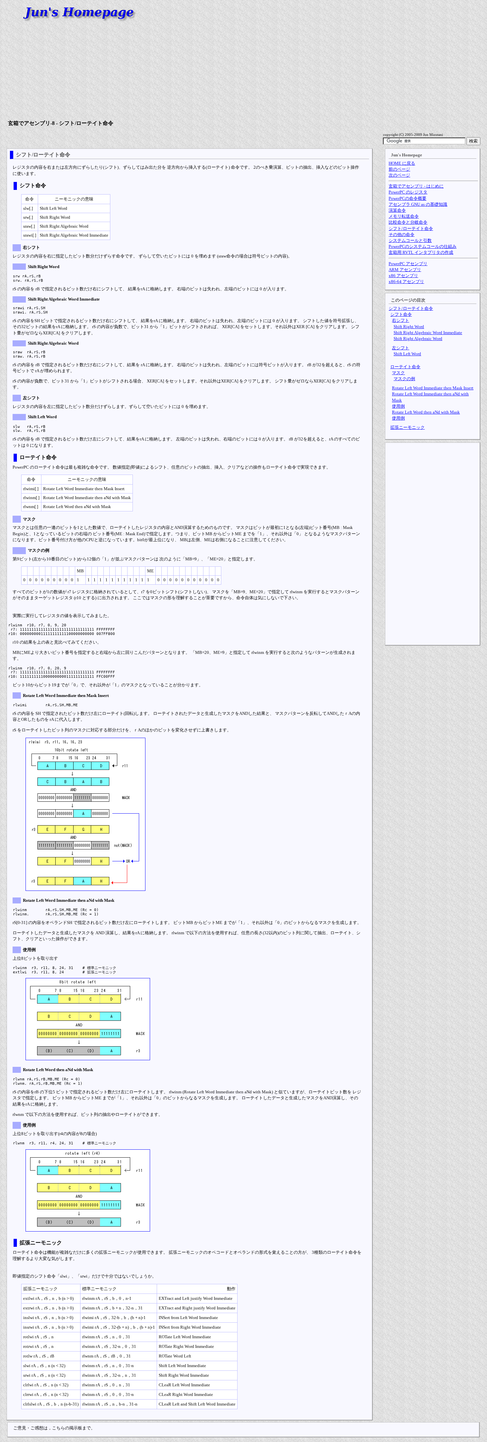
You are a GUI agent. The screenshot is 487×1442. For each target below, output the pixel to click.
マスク (398, 372)
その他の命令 (401, 234)
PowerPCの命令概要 (407, 198)
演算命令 (397, 210)
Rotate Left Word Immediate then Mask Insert (432, 387)
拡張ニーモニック (407, 427)
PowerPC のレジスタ (408, 192)
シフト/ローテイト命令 (411, 228)
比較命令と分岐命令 (408, 222)
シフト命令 (401, 314)
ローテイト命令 (405, 366)
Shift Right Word (409, 326)
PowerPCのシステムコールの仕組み (423, 246)
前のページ (399, 169)
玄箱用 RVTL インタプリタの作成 (421, 252)
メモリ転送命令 (404, 216)
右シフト (400, 320)
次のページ (399, 175)
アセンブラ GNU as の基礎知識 (418, 204)
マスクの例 (404, 378)
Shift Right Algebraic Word (418, 338)
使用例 (398, 406)
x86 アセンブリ (403, 275)
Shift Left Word (407, 353)
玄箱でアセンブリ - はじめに (416, 186)
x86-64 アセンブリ (406, 281)
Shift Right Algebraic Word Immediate (428, 332)
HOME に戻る (402, 163)
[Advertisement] (243, 71)
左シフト (400, 347)
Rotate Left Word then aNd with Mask (426, 412)
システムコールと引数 (410, 240)
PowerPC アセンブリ (408, 263)
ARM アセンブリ (405, 269)
